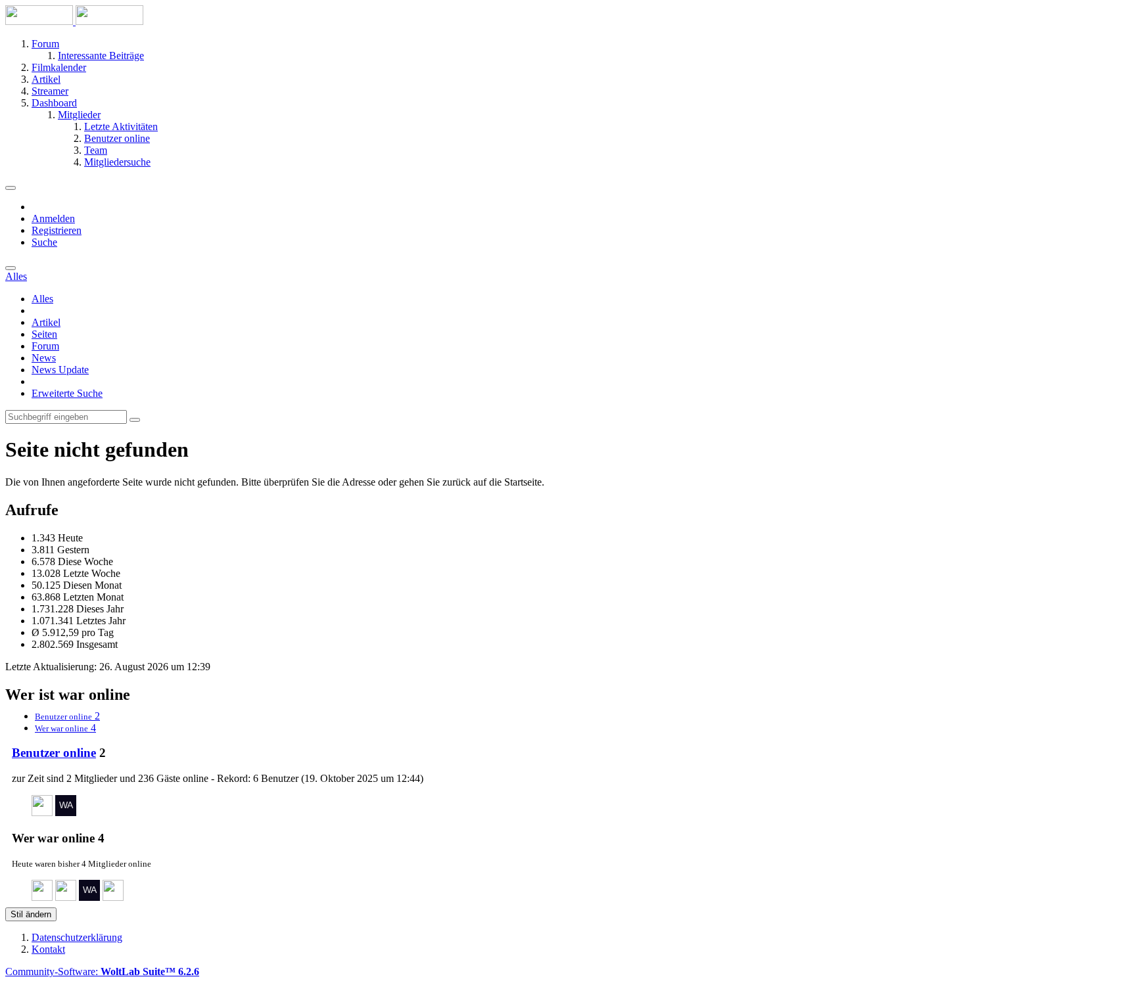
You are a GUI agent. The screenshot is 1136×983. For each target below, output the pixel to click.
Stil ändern (31, 914)
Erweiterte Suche (67, 393)
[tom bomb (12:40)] (65, 897)
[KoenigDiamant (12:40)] (42, 897)
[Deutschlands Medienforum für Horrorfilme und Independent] (74, 21)
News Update (60, 369)
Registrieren (57, 230)
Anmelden (53, 218)
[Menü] (10, 188)
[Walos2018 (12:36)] (89, 897)
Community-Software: (102, 971)
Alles (42, 298)
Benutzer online (54, 753)
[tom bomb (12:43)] (42, 812)
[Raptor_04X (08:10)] (113, 897)
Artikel (46, 322)
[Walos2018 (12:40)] (65, 812)
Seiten (44, 334)
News (44, 357)
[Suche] (10, 268)
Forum (45, 346)
